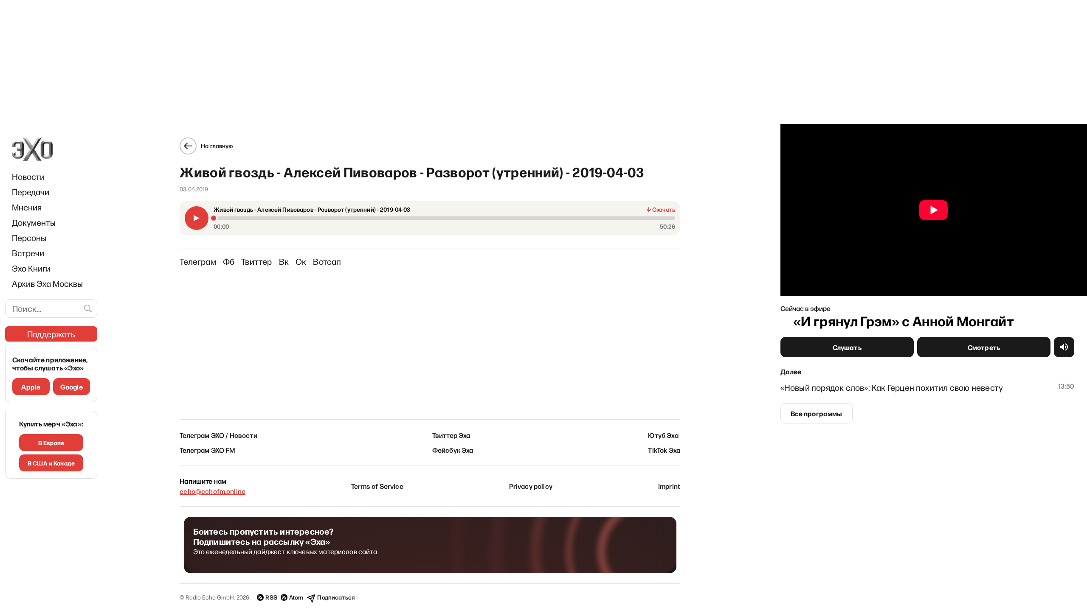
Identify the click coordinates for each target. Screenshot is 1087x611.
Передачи (30, 191)
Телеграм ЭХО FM (207, 449)
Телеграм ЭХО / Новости (218, 435)
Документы (34, 222)
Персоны (29, 237)
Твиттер (256, 261)
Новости (28, 176)
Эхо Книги (31, 268)
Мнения (27, 207)
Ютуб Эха (663, 435)
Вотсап (327, 261)
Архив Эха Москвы (47, 283)
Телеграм (198, 261)
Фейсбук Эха (452, 449)
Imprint (669, 485)
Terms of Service (377, 485)
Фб (228, 261)
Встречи (28, 252)
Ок (301, 261)
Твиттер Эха (451, 435)
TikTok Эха (664, 449)
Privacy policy (530, 485)
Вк (284, 261)
